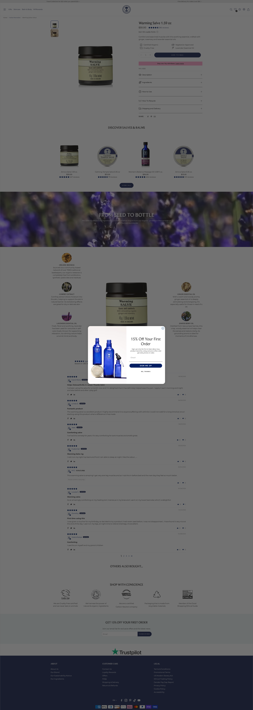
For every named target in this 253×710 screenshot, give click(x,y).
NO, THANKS (146, 371)
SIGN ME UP (146, 366)
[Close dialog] (163, 328)
